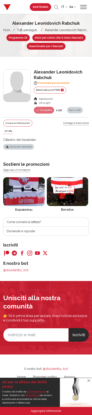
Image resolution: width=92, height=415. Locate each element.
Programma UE (18, 37)
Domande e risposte (21, 231)
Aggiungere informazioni (46, 410)
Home (7, 30)
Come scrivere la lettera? (24, 222)
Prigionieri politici (45, 377)
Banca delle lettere (49, 90)
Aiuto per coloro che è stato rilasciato (59, 37)
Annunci (69, 377)
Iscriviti (78, 335)
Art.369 (8, 131)
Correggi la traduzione (76, 122)
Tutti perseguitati (28, 30)
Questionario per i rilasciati (46, 46)
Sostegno (40, 7)
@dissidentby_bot (15, 270)
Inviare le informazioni (18, 123)
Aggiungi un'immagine (16, 169)
